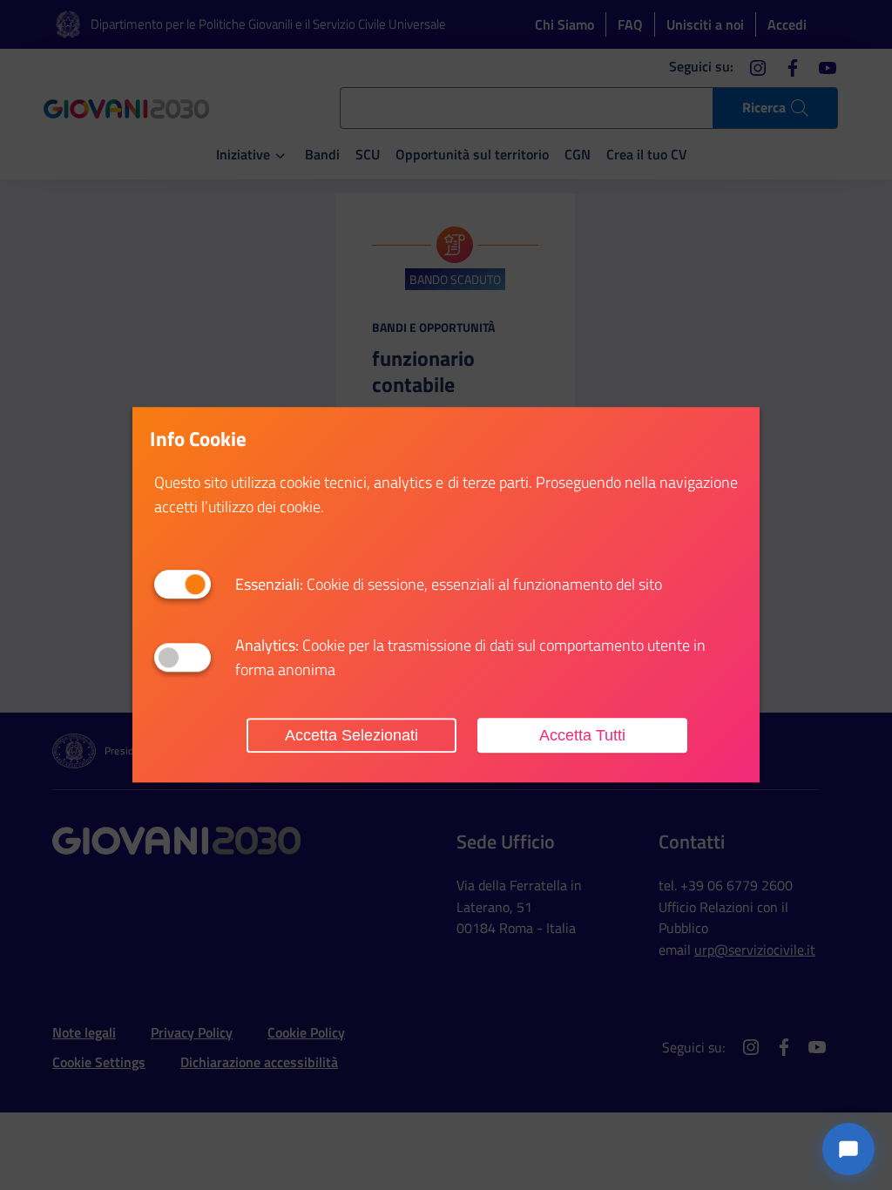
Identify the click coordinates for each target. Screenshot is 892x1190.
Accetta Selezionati (351, 735)
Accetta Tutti (582, 735)
